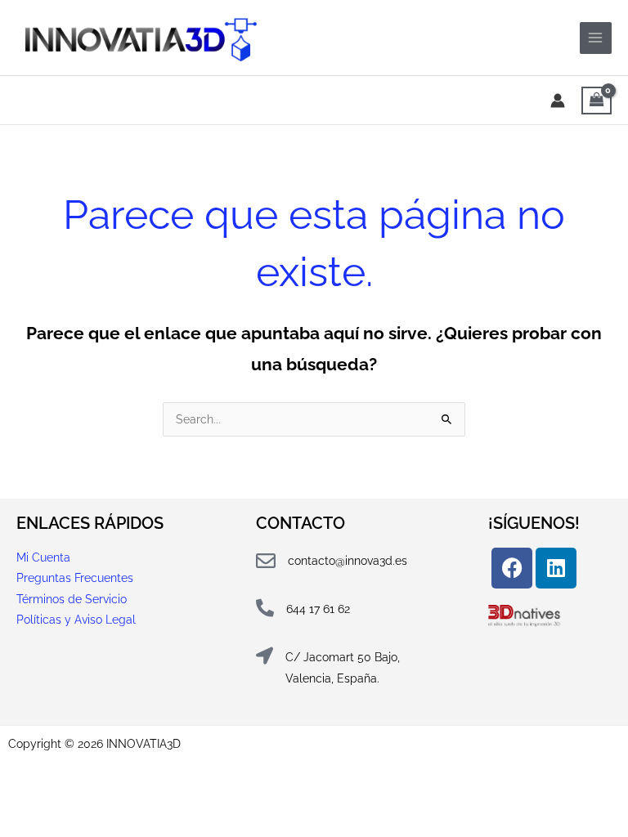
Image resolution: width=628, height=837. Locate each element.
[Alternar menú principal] (596, 38)
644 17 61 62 (318, 608)
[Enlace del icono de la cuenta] (557, 100)
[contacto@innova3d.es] (266, 561)
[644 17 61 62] (265, 608)
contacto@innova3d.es (347, 560)
